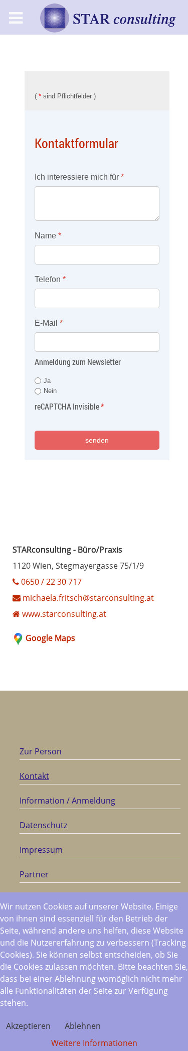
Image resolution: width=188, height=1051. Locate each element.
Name (48, 235)
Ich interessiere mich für (79, 177)
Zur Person (41, 751)
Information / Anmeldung (67, 800)
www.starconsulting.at (63, 613)
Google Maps (50, 637)
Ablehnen (83, 1025)
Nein (50, 391)
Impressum (41, 849)
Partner (34, 874)
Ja (47, 380)
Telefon (50, 279)
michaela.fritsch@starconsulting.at (87, 597)
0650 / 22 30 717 (50, 581)
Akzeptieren (28, 1025)
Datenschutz (43, 825)
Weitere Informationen (94, 1042)
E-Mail (49, 323)
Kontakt (34, 775)
